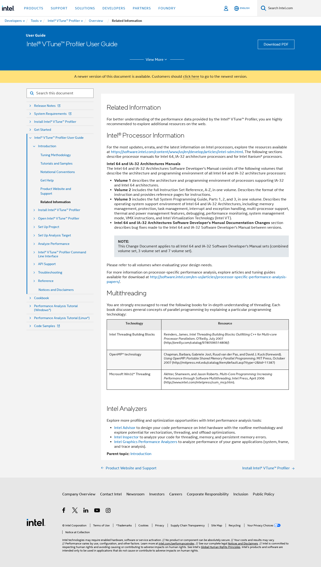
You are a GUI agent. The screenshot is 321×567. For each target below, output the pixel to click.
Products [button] (33, 8)
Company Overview (78, 494)
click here (191, 76)
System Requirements (50, 114)
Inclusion (240, 494)
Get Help (47, 180)
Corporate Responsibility (208, 494)
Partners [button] (142, 8)
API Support (47, 264)
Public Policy (263, 494)
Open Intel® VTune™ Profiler (58, 218)
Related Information (55, 202)
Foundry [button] (167, 8)
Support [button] (59, 8)
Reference (46, 281)
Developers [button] (113, 8)
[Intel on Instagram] (108, 511)
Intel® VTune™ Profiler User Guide (59, 138)
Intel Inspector (126, 437)
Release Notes (45, 106)
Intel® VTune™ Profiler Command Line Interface (62, 254)
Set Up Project (48, 227)
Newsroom (135, 494)
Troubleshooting (50, 272)
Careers (175, 494)
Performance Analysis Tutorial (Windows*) (56, 308)
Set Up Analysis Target (54, 235)
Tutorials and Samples (56, 163)
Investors (156, 494)
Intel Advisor (124, 427)
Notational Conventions (57, 172)
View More (155, 59)
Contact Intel (111, 494)
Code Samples (44, 326)
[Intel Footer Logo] (36, 522)
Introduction (47, 146)
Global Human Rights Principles (220, 547)
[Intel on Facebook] (64, 511)
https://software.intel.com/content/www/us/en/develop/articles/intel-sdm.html (177, 152)
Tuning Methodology (55, 155)
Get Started (42, 130)
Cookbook (41, 298)
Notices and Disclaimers (56, 290)
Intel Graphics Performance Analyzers (145, 442)
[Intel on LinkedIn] (86, 511)
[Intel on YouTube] (97, 511)
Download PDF (276, 44)
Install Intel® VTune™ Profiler (55, 122)
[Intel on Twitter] (75, 511)
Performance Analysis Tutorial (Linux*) (62, 318)
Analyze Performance (54, 244)
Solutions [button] (85, 8)
